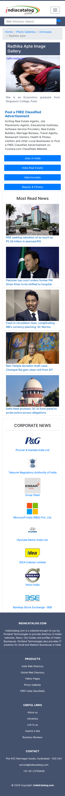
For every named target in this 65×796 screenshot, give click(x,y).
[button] (10, 82)
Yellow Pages (32, 678)
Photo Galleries (26, 31)
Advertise (32, 718)
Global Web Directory (32, 672)
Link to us (32, 724)
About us (33, 712)
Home (9, 31)
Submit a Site (32, 731)
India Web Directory (33, 666)
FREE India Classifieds (32, 691)
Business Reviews (32, 737)
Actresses (45, 31)
